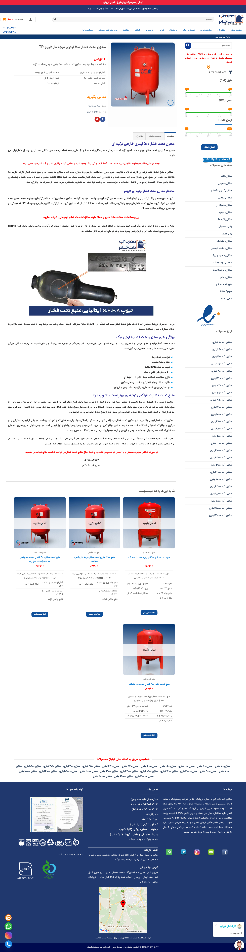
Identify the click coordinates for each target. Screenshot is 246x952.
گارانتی (137, 30)
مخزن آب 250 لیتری (221, 393)
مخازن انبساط (225, 219)
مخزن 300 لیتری (71, 766)
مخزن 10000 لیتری (144, 776)
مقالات (126, 30)
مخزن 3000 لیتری (109, 771)
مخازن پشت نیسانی (221, 248)
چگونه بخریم (206, 30)
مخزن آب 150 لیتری (221, 364)
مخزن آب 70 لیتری (222, 342)
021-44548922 (149, 804)
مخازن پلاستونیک (222, 263)
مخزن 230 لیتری (110, 766)
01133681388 (150, 820)
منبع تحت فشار (220, 37)
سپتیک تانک (225, 292)
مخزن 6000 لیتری (48, 771)
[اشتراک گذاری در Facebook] (102, 119)
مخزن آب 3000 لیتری (221, 465)
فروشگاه (173, 30)
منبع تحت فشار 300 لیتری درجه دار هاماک (149, 558)
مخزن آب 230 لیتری (221, 385)
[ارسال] (55, 19)
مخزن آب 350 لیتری (221, 400)
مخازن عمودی (225, 183)
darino (95, 112)
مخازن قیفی (225, 212)
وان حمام (227, 234)
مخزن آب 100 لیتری (222, 357)
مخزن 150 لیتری (168, 766)
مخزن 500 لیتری (32, 766)
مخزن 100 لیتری (186, 766)
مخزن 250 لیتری (91, 766)
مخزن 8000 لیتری (28, 771)
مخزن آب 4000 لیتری (221, 472)
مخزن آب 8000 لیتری (221, 494)
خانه (228, 37)
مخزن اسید (226, 299)
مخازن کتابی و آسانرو (221, 191)
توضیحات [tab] (170, 136)
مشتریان (221, 30)
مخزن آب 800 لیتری (221, 429)
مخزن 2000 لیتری (129, 771)
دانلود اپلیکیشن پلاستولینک (143, 840)
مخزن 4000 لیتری (88, 771)
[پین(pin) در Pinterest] (97, 119)
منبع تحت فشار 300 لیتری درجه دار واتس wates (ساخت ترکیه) (40, 559)
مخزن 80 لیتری (204, 766)
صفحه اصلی (236, 30)
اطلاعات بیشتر (149, 612)
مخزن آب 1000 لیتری (221, 436)
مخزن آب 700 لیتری (221, 421)
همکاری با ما (88, 30)
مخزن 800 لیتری (207, 771)
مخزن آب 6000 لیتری (221, 486)
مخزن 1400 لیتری (169, 771)
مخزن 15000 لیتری (123, 776)
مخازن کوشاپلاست (222, 270)
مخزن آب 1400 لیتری (221, 443)
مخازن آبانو (226, 277)
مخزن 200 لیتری (149, 766)
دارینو (89, 112)
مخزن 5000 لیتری (68, 771)
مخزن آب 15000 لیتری (220, 508)
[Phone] (8, 944)
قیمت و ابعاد (189, 30)
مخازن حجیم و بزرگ (222, 255)
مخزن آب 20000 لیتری (220, 515)
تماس (161, 30)
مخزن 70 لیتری (222, 766)
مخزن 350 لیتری (52, 766)
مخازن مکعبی (225, 198)
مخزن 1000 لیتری (188, 771)
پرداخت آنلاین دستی (108, 30)
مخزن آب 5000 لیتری (221, 479)
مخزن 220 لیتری (129, 766)
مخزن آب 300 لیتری (221, 407)
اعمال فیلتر (209, 147)
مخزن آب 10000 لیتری (221, 501)
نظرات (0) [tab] (139, 136)
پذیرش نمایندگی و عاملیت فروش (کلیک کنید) (134, 835)
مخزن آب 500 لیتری (221, 414)
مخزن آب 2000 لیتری (221, 458)
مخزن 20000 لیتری (102, 776)
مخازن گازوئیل (224, 241)
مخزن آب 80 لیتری (222, 349)
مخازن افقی (226, 176)
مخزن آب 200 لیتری (221, 371)
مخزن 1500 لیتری (149, 771)
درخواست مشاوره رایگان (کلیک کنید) (138, 830)
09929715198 (9, 32)
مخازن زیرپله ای (224, 205)
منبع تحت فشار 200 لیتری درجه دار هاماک (149, 684)
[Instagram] (8, 935)
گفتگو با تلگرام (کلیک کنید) (144, 825)
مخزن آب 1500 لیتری (221, 450)
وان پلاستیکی (225, 227)
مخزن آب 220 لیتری (221, 378)
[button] (30, 19)
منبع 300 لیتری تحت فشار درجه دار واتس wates (94, 559)
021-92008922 (9, 28)
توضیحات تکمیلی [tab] (155, 136)
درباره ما (149, 30)
